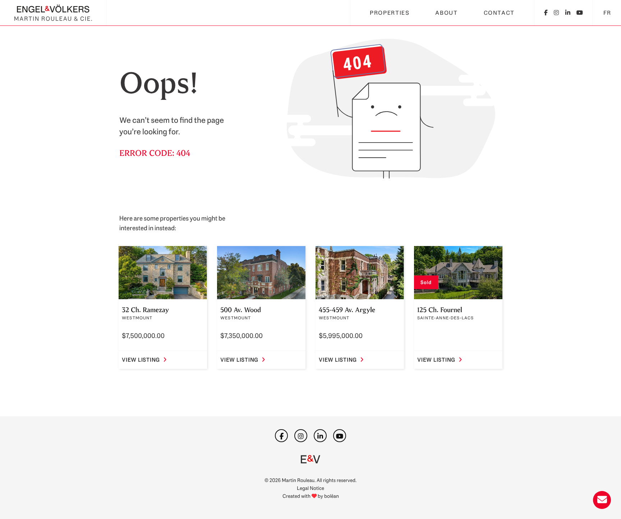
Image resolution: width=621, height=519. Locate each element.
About (446, 13)
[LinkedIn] (568, 13)
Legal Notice (310, 488)
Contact (499, 13)
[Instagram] (557, 13)
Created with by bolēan (310, 495)
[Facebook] (546, 13)
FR (607, 13)
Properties (389, 13)
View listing (141, 359)
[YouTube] (580, 13)
